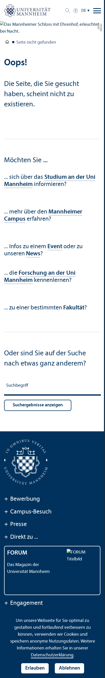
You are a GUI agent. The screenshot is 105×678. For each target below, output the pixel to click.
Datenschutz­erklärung (52, 655)
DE (83, 11)
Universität (7, 43)
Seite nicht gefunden (36, 42)
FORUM (17, 553)
